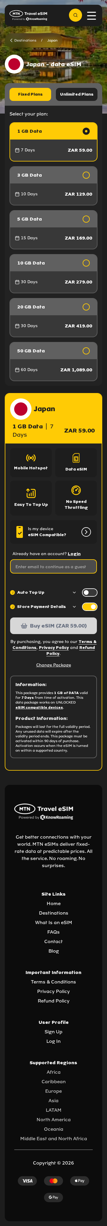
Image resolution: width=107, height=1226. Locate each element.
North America (54, 1119)
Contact (53, 941)
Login (74, 554)
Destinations (53, 913)
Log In (53, 1041)
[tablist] (53, 94)
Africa (54, 1072)
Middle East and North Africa (53, 1138)
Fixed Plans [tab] (30, 94)
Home (54, 903)
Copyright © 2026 (53, 1163)
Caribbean (54, 1081)
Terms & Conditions (53, 982)
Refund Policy (54, 1001)
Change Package (53, 665)
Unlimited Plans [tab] (77, 94)
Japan (52, 40)
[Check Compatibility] (85, 532)
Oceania (53, 1129)
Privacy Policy (54, 647)
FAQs (53, 932)
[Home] (29, 15)
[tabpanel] (53, 251)
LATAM (54, 1110)
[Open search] (75, 15)
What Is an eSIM (53, 922)
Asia (53, 1100)
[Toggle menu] (91, 16)
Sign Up (53, 1032)
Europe (53, 1091)
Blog (53, 951)
